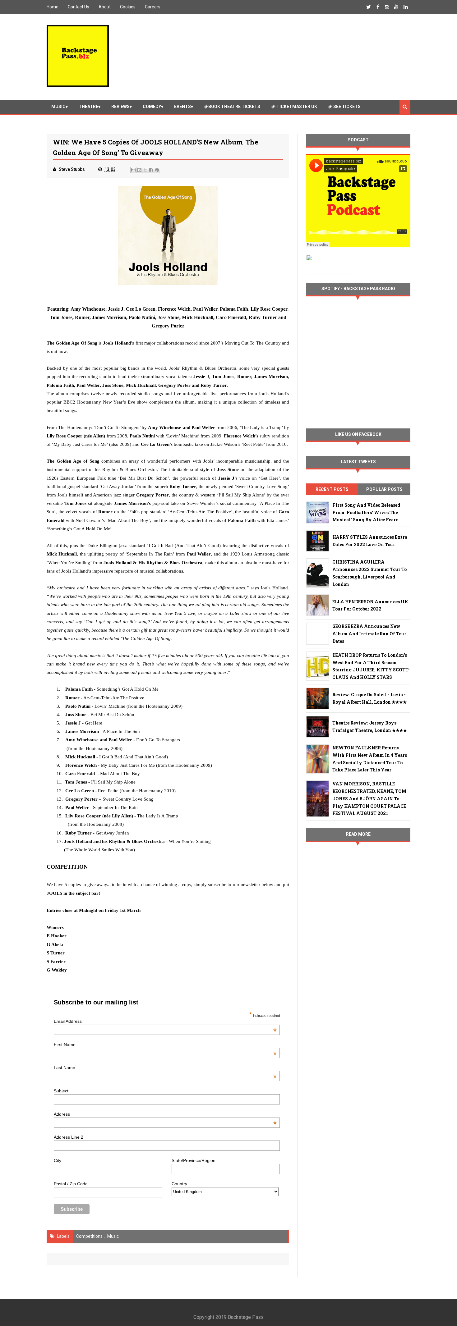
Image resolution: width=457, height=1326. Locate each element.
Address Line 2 (68, 1137)
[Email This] (133, 170)
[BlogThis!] (139, 170)
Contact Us (78, 6)
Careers (152, 6)
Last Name (165, 1067)
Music (58, 106)
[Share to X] (145, 170)
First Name (165, 1044)
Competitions (89, 1236)
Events (182, 106)
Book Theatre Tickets (234, 106)
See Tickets (346, 106)
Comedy (152, 106)
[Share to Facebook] (151, 170)
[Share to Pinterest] (157, 170)
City (57, 1160)
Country (179, 1183)
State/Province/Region (193, 1160)
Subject (61, 1090)
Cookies (128, 6)
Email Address (165, 1021)
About (105, 6)
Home (52, 6)
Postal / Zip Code (71, 1183)
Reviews (120, 106)
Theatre (88, 106)
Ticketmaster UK (296, 106)
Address (165, 1114)
